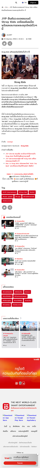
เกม (28, 426)
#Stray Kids (23, 192)
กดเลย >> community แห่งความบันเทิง (20, 174)
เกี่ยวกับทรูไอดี (12, 442)
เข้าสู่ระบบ (33, 2)
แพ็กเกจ (13, 431)
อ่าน (6, 7)
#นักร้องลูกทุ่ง (7, 300)
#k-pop (17, 196)
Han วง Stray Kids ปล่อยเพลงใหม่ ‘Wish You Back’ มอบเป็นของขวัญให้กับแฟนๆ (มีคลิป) (21, 164)
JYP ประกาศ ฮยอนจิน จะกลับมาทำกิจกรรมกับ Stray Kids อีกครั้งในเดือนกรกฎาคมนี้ (21, 154)
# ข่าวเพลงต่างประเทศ (22, 233)
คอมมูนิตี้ (34, 431)
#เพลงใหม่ (28, 300)
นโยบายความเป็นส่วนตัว (10, 446)
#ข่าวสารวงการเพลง (20, 296)
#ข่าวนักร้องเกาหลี (28, 196)
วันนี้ (5, 426)
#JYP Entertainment (9, 192)
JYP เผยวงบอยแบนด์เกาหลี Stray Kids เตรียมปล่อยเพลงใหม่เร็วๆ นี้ (21, 159)
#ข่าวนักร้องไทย (7, 292)
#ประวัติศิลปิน (18, 300)
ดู (9, 426)
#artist (32, 192)
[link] (25, 146)
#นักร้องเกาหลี (7, 201)
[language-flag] (23, 2)
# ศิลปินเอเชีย (26, 333)
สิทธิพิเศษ (16, 426)
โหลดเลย (20, 463)
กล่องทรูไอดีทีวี (23, 431)
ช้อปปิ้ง (5, 431)
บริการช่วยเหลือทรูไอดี (20, 436)
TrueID (6, 2)
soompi (10, 141)
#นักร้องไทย (18, 292)
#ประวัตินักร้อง (7, 296)
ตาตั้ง (34, 426)
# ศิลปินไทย (19, 259)
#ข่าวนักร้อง (6, 305)
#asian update (7, 196)
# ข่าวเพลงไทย (20, 221)
